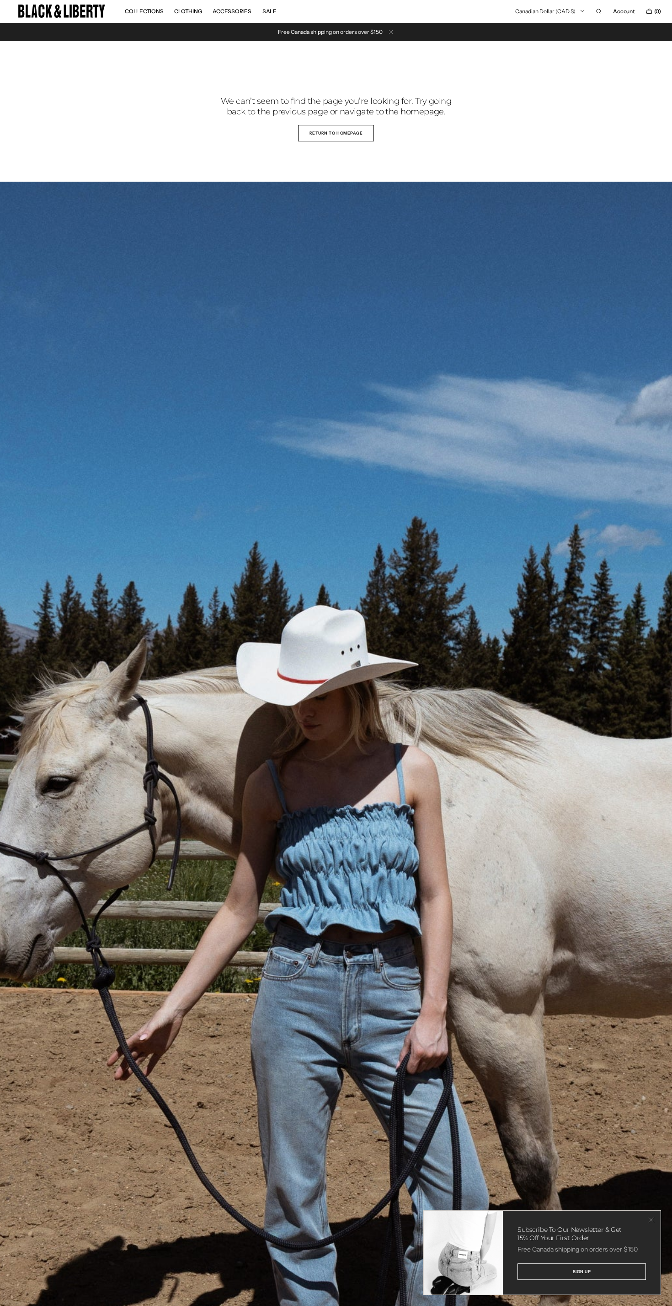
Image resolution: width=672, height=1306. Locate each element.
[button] (599, 11)
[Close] (651, 1219)
